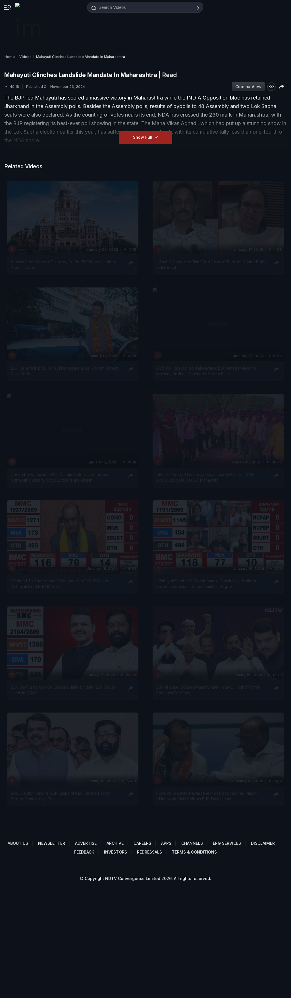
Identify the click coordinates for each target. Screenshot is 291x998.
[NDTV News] (28, 24)
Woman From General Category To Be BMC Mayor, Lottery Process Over (63, 264)
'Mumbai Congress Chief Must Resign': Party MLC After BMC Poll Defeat (210, 264)
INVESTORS (115, 852)
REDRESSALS (149, 852)
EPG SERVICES (227, 843)
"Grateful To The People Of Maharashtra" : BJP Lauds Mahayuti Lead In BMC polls (59, 583)
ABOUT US (18, 843)
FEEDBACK (84, 852)
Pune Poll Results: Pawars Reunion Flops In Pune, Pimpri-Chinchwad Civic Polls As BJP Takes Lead (207, 796)
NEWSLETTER (51, 843)
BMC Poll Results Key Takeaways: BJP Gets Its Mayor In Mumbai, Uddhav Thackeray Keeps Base (206, 371)
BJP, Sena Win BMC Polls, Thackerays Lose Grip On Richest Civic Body (65, 371)
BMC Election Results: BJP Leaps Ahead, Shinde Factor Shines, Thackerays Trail (60, 796)
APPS (166, 843)
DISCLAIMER (263, 843)
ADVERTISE (86, 843)
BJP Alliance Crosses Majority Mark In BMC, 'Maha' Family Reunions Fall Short (208, 690)
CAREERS (142, 843)
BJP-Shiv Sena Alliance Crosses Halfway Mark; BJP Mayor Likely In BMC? (63, 690)
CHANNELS (192, 843)
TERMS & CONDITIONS (194, 852)
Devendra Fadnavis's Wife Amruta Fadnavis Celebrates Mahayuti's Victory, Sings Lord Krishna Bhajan (60, 477)
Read (169, 74)
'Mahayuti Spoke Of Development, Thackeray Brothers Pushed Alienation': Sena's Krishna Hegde (206, 583)
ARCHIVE (115, 843)
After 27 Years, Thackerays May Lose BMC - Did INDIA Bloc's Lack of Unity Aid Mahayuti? (205, 477)
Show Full (143, 137)
